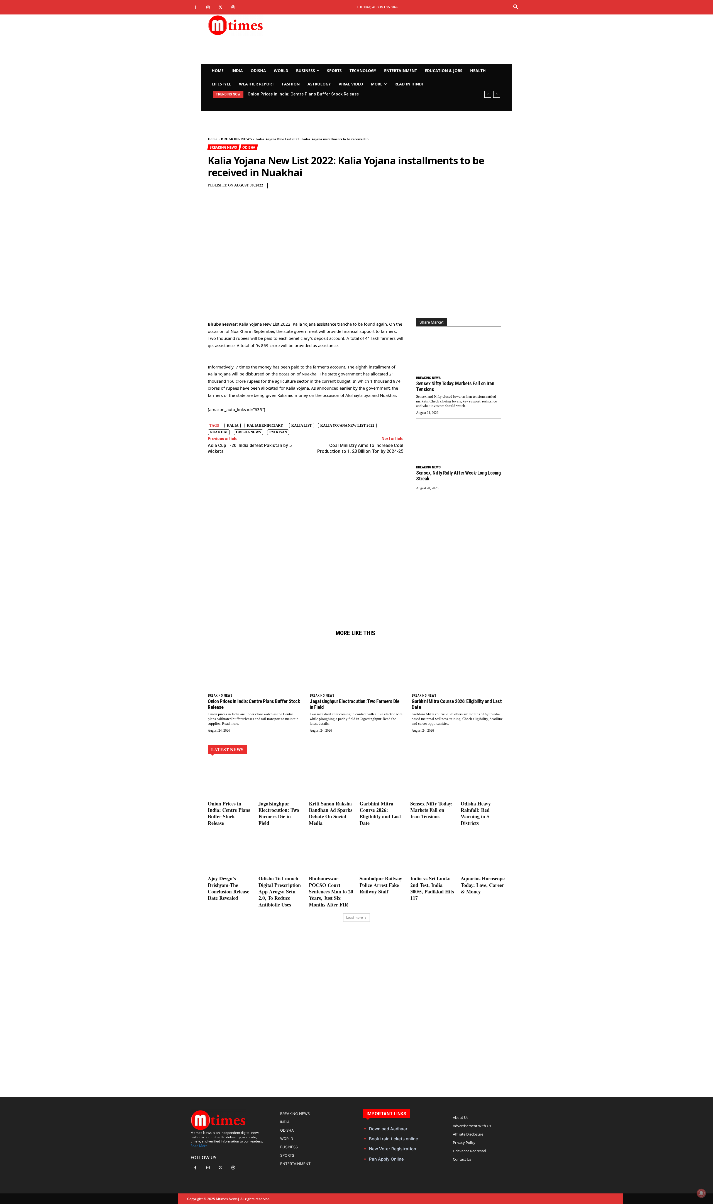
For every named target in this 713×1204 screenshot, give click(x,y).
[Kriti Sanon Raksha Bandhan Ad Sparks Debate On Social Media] (331, 779)
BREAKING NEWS (236, 139)
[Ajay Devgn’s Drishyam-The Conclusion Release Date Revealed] (230, 854)
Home (212, 139)
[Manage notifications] (701, 1193)
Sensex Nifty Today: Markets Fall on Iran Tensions (431, 810)
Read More (199, 1145)
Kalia (232, 425)
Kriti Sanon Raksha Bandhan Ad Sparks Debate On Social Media (330, 813)
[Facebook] (195, 7)
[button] (515, 7)
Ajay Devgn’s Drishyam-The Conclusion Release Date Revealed (228, 888)
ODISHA (248, 147)
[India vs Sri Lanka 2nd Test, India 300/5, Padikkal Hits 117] (432, 854)
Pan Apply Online (386, 1159)
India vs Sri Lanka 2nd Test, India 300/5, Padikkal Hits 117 (432, 888)
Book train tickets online (393, 1138)
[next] (496, 94)
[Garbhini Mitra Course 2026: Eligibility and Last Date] (458, 667)
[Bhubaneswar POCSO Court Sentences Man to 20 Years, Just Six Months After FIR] (331, 854)
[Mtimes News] (253, 25)
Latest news (227, 749)
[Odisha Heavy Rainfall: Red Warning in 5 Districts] (483, 779)
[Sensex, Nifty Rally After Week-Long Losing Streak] (458, 444)
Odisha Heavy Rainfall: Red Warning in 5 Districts (476, 813)
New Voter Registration (392, 1148)
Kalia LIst (301, 425)
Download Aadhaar (388, 1128)
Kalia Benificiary (265, 425)
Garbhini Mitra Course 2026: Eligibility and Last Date (457, 704)
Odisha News (248, 432)
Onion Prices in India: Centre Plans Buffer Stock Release (254, 704)
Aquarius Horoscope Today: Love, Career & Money (483, 885)
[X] (220, 7)
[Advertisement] (408, 39)
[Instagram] (208, 7)
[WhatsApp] (357, 188)
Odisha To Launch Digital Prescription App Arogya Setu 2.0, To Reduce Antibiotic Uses (279, 891)
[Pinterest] (344, 188)
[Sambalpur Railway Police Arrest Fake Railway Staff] (382, 854)
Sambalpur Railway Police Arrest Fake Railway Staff (381, 885)
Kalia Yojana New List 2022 (347, 425)
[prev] (487, 94)
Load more (354, 917)
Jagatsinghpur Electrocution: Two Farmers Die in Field (301, 94)
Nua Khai (219, 432)
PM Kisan (278, 432)
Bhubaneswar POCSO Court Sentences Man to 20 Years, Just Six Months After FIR (331, 891)
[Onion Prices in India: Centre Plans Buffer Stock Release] (254, 667)
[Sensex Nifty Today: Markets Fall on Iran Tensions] (458, 355)
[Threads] (233, 7)
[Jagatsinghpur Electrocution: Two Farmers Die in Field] (356, 667)
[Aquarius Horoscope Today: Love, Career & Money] (483, 854)
